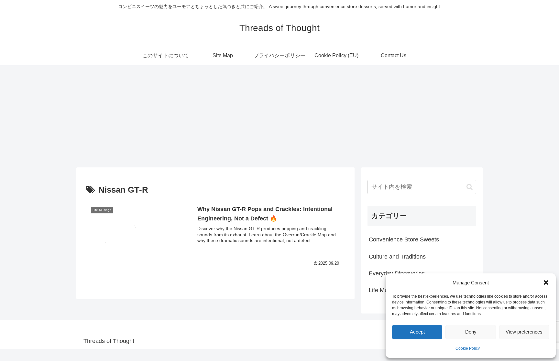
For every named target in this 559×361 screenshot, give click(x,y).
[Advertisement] (279, 114)
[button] (546, 282)
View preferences (524, 331)
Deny (471, 331)
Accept (417, 331)
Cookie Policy (467, 348)
